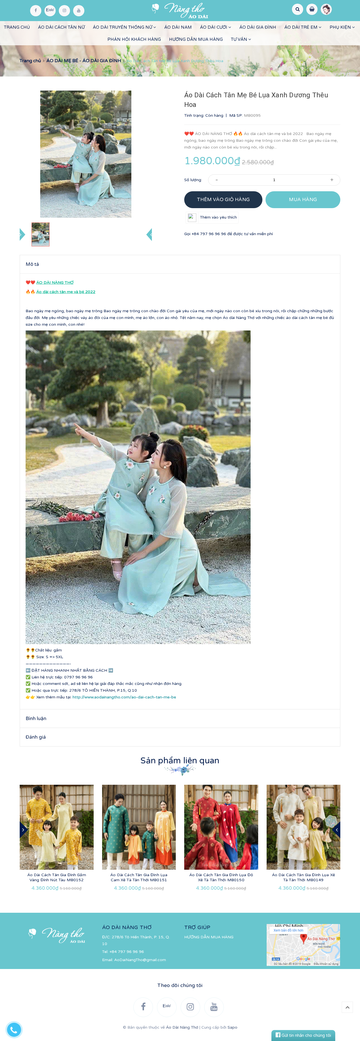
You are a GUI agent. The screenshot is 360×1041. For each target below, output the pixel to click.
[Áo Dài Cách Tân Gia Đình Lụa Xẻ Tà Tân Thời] (304, 827)
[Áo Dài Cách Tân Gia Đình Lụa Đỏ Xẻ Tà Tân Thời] (221, 827)
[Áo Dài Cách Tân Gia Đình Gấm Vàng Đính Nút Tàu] (57, 827)
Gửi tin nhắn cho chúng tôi (305, 1035)
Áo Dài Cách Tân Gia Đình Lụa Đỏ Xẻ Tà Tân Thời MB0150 (221, 877)
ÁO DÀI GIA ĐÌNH (257, 27)
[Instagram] (64, 10)
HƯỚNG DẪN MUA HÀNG (196, 39)
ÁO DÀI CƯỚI (214, 27)
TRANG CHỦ (17, 27)
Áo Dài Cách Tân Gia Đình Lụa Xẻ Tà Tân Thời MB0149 (303, 877)
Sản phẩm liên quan (179, 761)
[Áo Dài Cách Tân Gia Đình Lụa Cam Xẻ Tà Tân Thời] (139, 827)
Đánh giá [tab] (36, 737)
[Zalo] (50, 10)
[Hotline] (17, 1028)
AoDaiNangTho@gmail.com (140, 959)
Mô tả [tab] (32, 264)
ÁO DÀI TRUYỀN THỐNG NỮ (123, 27)
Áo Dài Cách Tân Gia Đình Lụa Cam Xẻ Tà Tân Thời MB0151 (138, 877)
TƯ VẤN (239, 39)
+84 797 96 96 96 (209, 233)
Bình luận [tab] (36, 718)
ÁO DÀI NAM (178, 27)
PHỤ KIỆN (341, 27)
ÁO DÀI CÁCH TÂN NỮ (61, 27)
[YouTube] (78, 10)
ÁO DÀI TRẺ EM (301, 27)
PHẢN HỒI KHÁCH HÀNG (134, 39)
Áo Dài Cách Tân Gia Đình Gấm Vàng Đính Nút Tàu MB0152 (56, 877)
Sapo (232, 1027)
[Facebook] (35, 10)
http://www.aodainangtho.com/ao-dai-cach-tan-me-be (124, 697)
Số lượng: (193, 179)
